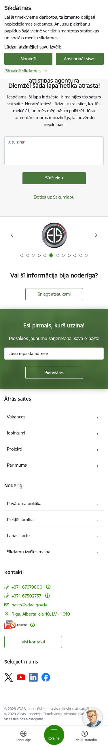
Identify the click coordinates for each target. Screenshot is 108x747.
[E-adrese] (15, 625)
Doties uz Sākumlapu (54, 197)
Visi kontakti (33, 642)
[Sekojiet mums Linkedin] (33, 677)
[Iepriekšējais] (12, 235)
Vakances (16, 417)
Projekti (14, 449)
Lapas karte (18, 535)
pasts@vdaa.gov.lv (29, 605)
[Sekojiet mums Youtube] (21, 677)
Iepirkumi (16, 433)
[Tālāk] (96, 235)
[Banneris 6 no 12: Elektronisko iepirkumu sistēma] (54, 235)
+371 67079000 (27, 587)
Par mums (17, 465)
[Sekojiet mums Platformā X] (8, 677)
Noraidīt (28, 58)
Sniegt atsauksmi (54, 294)
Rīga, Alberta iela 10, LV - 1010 (41, 614)
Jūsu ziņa (16, 142)
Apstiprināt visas (79, 58)
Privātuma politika (24, 503)
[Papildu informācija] (48, 587)
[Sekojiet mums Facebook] (45, 677)
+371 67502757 (26, 596)
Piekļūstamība (20, 519)
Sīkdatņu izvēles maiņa (28, 551)
